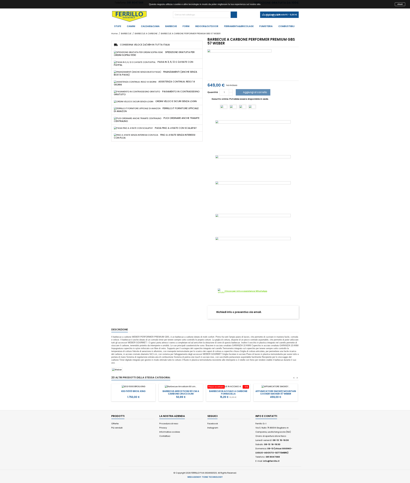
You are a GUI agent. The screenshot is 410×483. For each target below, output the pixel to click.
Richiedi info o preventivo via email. (239, 312)
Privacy (163, 427)
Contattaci (164, 436)
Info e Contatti (266, 416)
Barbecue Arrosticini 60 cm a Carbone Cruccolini (181, 392)
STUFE (117, 26)
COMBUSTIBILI (286, 26)
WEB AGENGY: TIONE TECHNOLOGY (205, 477)
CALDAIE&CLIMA (150, 26)
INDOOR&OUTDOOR (206, 26)
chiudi (400, 4)
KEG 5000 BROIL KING (133, 391)
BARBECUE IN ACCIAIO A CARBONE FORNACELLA (228, 392)
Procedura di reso (168, 423)
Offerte (115, 423)
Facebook (212, 423)
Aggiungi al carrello (252, 92)
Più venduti (117, 427)
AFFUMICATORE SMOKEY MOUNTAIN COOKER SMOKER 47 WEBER (275, 392)
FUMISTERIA (266, 26)
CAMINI (131, 26)
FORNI (186, 26)
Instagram (212, 427)
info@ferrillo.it (271, 461)
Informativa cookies (169, 431)
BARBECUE (171, 26)
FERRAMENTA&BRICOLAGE (239, 26)
